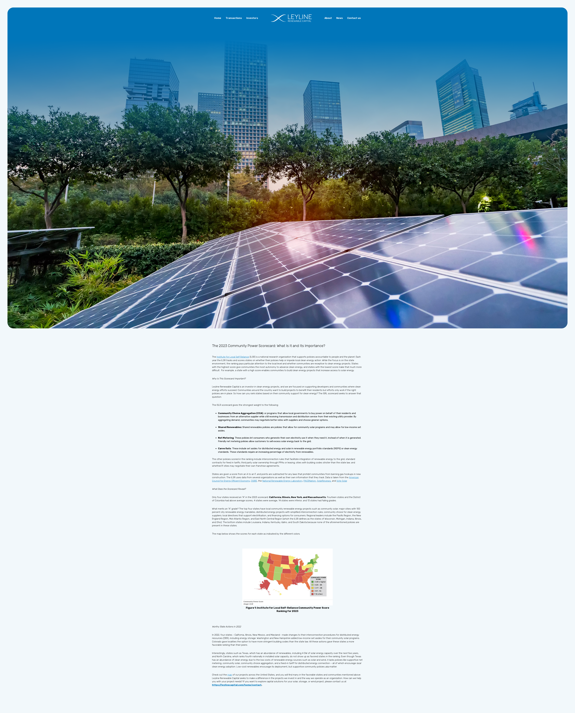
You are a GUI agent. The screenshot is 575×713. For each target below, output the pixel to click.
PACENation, (310, 481)
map (229, 674)
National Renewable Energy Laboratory (282, 481)
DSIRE (254, 481)
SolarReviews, (324, 481)
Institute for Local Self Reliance (233, 357)
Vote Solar (341, 481)
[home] (291, 18)
